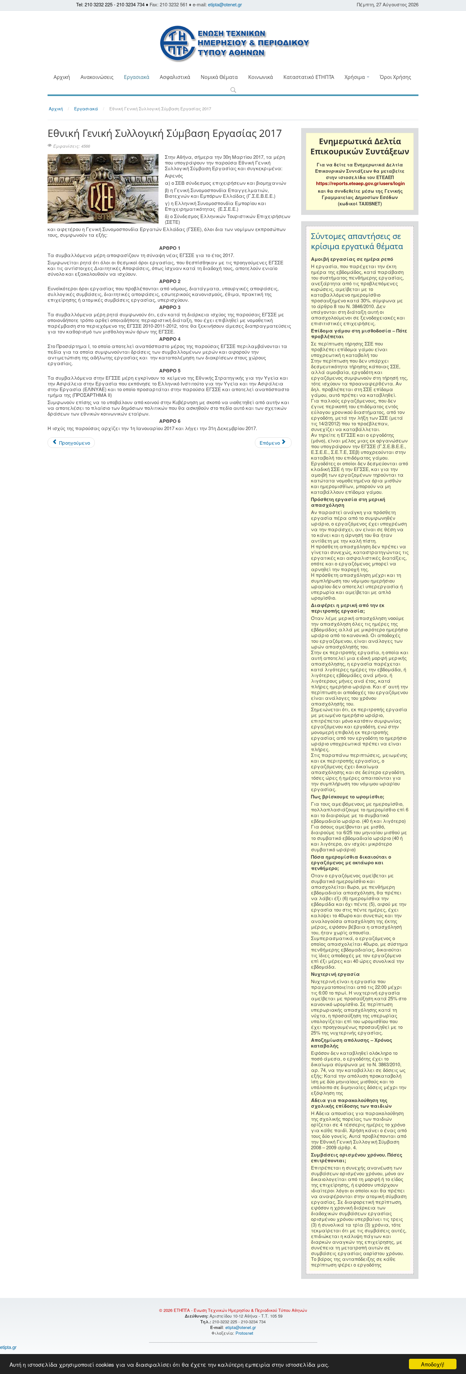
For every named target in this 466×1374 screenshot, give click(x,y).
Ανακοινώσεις (97, 77)
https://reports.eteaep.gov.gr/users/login (360, 183)
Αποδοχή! (432, 1364)
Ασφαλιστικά (175, 77)
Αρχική (62, 77)
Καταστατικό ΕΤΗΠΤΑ (308, 77)
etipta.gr (8, 1347)
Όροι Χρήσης (395, 77)
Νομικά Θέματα (219, 77)
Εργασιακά (136, 77)
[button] (233, 90)
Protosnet (245, 1333)
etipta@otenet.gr (225, 4)
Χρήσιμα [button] (355, 77)
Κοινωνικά (260, 77)
